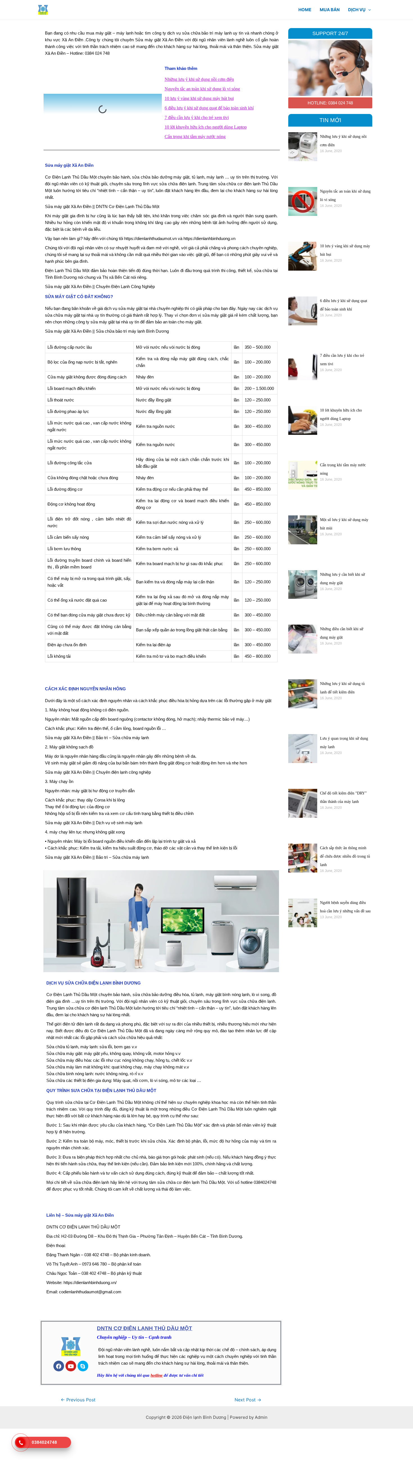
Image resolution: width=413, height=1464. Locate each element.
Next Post (248, 1400)
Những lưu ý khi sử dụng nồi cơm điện (199, 79)
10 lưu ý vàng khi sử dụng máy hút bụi (199, 98)
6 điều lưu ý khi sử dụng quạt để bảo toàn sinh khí (209, 108)
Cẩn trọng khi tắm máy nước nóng (195, 136)
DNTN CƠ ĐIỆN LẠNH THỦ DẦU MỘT (144, 1328)
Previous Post (78, 1400)
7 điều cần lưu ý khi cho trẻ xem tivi (197, 117)
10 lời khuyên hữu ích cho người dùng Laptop (206, 127)
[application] (368, 10)
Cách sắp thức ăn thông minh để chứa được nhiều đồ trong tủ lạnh (345, 856)
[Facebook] (58, 1366)
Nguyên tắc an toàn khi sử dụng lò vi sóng (202, 88)
